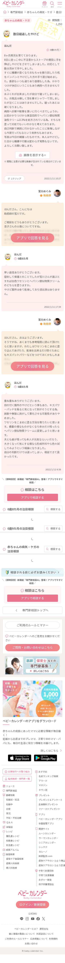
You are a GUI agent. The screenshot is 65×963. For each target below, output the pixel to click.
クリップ (16, 178)
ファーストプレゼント (49, 808)
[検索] (52, 4)
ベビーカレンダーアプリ (49, 818)
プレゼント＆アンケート (49, 799)
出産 (8, 808)
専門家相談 (16, 12)
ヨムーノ (43, 851)
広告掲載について (38, 938)
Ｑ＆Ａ (9, 822)
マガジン (43, 785)
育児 (8, 813)
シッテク (43, 846)
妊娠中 (9, 804)
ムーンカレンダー (47, 833)
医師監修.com (45, 856)
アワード (43, 780)
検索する (55, 509)
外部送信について (45, 933)
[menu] (60, 4)
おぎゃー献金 (45, 879)
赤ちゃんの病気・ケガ (39, 12)
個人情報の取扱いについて (22, 933)
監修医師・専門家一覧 (19, 778)
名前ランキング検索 (48, 776)
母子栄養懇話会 (46, 884)
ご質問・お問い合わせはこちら (32, 647)
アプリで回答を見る (32, 237)
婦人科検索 (11, 867)
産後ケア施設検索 (14, 858)
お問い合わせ (31, 943)
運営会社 (44, 928)
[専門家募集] (32, 665)
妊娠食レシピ (12, 840)
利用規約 (53, 938)
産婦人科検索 (12, 863)
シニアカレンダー (47, 842)
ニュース (10, 786)
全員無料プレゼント (48, 804)
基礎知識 (10, 795)
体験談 (9, 826)
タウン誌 (43, 789)
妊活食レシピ (12, 845)
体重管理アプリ (46, 823)
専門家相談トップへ (35, 610)
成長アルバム (12, 849)
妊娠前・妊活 (12, 799)
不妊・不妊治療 (13, 817)
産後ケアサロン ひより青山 (49, 860)
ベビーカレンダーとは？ (26, 928)
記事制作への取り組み (19, 771)
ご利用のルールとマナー (32, 625)
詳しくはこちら (49, 750)
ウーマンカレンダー (48, 837)
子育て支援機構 (46, 875)
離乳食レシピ (12, 835)
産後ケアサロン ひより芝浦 (49, 865)
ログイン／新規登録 (33, 904)
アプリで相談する (32, 497)
